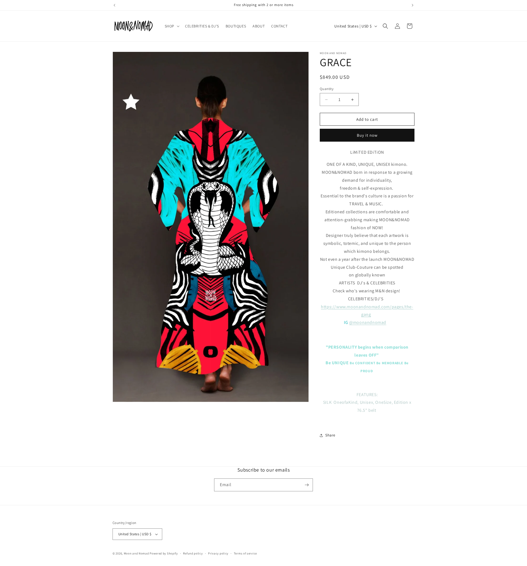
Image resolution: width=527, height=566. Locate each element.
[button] (171, 26)
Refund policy (193, 553)
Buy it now (367, 135)
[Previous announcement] (114, 5)
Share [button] (330, 435)
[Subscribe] (307, 484)
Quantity (326, 88)
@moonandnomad (367, 322)
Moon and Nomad (136, 553)
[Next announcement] (413, 5)
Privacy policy (218, 553)
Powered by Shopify (164, 553)
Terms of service (245, 553)
